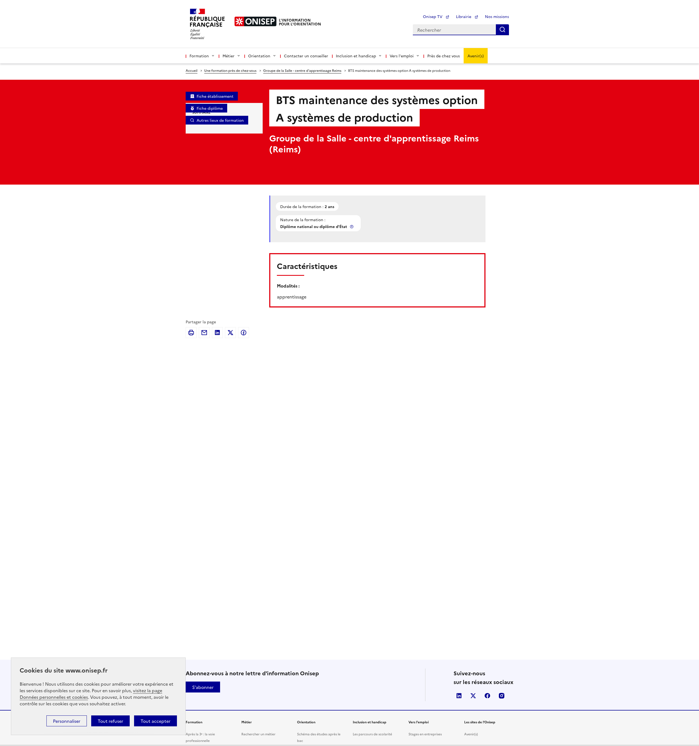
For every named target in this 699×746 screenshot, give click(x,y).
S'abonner (203, 687)
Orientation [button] (259, 55)
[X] (230, 332)
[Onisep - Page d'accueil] (256, 21)
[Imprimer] (191, 332)
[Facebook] (243, 332)
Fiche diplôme (210, 108)
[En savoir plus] (352, 226)
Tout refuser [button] (110, 721)
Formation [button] (199, 55)
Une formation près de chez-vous (230, 70)
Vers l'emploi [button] (402, 55)
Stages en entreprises (425, 734)
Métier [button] (229, 55)
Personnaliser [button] (66, 721)
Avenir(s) (475, 55)
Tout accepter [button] (155, 721)
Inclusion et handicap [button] (356, 55)
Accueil (191, 70)
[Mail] (204, 332)
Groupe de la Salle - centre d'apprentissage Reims (302, 70)
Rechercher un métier (258, 734)
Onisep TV (433, 16)
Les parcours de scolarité (372, 734)
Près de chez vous (443, 55)
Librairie (464, 16)
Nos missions (497, 16)
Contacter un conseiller (306, 55)
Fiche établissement (215, 96)
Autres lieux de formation (220, 120)
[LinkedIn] (217, 332)
